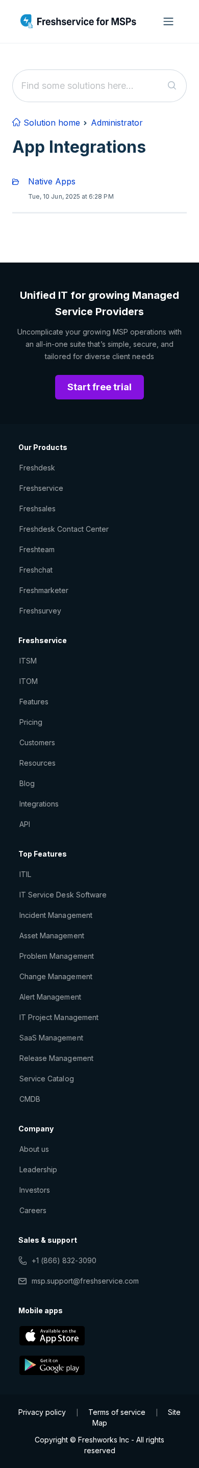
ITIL (25, 874)
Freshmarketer (44, 590)
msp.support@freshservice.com (85, 1280)
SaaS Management (51, 1037)
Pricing (30, 722)
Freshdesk (37, 467)
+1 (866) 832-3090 (64, 1260)
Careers (32, 1210)
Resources (37, 763)
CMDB (29, 1099)
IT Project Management (58, 1017)
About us (34, 1149)
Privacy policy (42, 1412)
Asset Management (51, 935)
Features (33, 701)
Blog (27, 783)
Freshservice (41, 488)
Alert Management (50, 996)
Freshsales (37, 508)
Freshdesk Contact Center (64, 529)
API (24, 824)
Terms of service (116, 1412)
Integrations (39, 803)
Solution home (50, 122)
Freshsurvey (40, 610)
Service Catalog (46, 1078)
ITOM (28, 681)
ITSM (28, 660)
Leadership (38, 1169)
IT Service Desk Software (63, 894)
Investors (34, 1190)
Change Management (55, 976)
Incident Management (55, 915)
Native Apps (52, 181)
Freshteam (37, 549)
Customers (37, 742)
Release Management (56, 1058)
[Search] (172, 85)
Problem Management (56, 956)
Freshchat (36, 569)
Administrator (117, 122)
